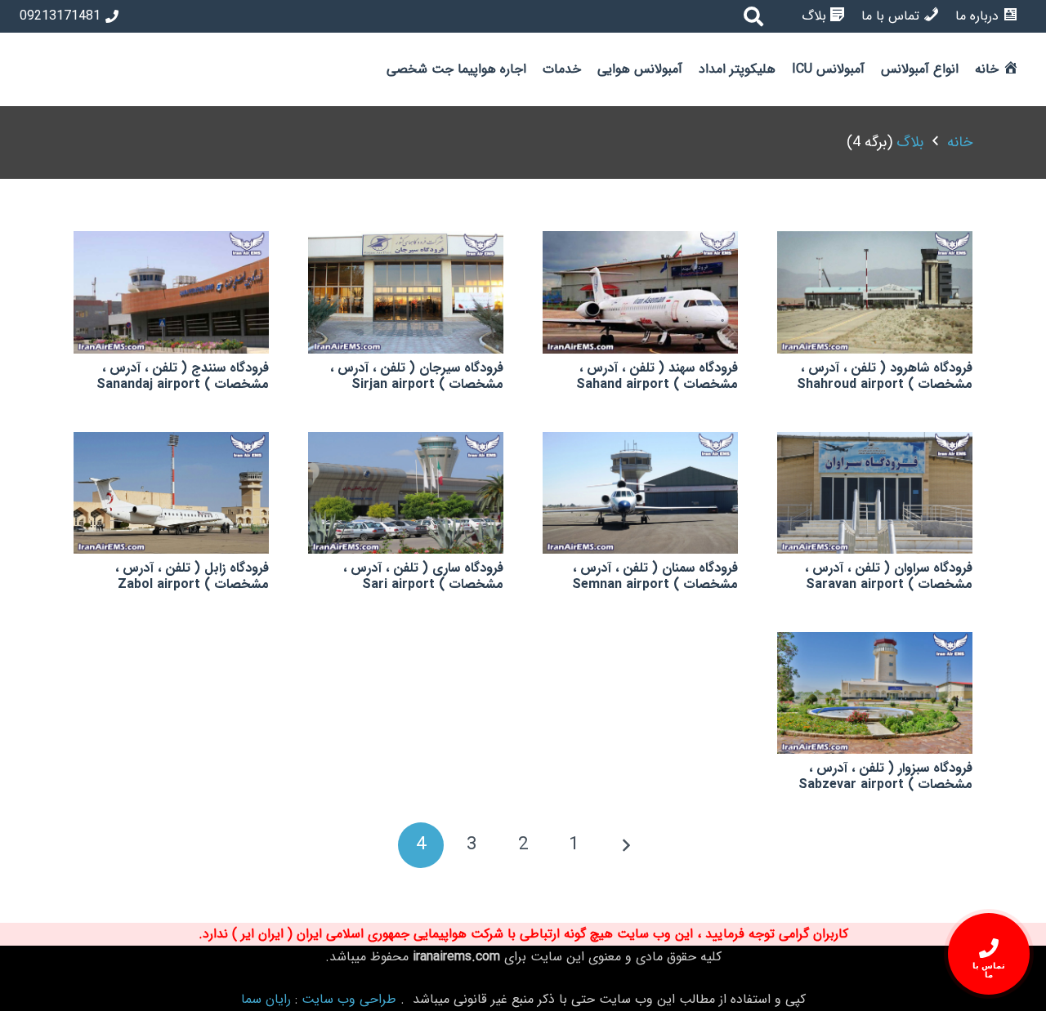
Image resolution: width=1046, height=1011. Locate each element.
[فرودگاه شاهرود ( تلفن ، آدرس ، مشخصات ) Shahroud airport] (874, 292)
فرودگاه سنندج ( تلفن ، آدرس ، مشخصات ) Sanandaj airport (182, 376)
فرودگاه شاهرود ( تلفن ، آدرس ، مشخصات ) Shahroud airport (884, 376)
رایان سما (266, 999)
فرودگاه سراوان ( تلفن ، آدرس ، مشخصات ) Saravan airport (888, 576)
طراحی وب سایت (349, 999)
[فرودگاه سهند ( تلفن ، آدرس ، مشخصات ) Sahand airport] (640, 292)
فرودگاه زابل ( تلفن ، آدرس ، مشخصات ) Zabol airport (192, 576)
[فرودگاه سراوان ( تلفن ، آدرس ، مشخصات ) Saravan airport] (874, 493)
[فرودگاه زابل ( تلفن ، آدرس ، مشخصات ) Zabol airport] (171, 493)
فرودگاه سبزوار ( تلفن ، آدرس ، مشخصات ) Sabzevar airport (885, 776)
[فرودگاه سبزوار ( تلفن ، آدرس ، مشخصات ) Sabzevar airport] (874, 693)
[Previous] (625, 845)
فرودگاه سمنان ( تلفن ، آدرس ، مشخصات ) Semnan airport (655, 576)
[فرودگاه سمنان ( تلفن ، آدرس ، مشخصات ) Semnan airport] (640, 493)
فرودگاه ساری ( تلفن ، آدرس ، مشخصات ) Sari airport (423, 576)
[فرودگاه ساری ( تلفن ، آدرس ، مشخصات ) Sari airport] (405, 493)
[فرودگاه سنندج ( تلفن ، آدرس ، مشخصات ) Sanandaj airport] (171, 292)
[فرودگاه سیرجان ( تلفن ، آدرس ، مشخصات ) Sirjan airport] (405, 292)
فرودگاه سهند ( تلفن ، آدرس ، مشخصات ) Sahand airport (657, 376)
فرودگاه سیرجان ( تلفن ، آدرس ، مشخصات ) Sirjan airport (416, 376)
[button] (873, 69)
